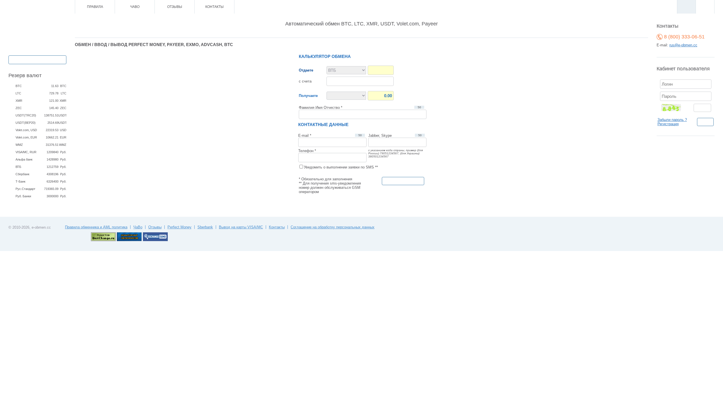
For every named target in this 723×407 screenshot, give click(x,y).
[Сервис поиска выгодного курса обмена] (155, 240)
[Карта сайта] (46, 7)
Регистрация (668, 124)
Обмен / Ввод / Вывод (37, 59)
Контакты (214, 7)
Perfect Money (179, 227)
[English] (705, 7)
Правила (95, 7)
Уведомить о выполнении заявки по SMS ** (341, 167)
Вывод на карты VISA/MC (241, 227)
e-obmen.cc (41, 227)
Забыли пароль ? (672, 120)
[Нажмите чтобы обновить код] (674, 107)
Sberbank (205, 227)
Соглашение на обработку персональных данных (332, 227)
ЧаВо (135, 7)
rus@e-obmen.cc (683, 45)
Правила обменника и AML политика (96, 227)
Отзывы (174, 7)
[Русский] (686, 7)
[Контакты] (38, 7)
